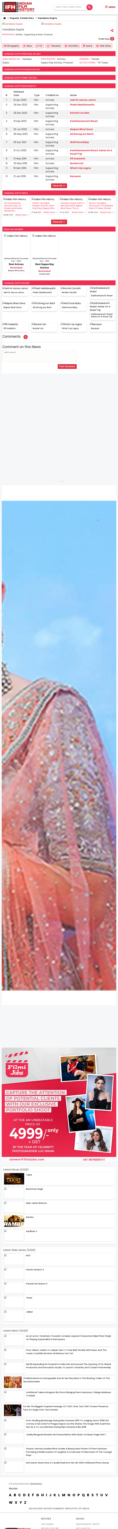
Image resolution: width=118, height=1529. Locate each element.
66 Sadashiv (77, 158)
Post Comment (67, 366)
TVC (40, 45)
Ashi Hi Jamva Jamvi (83, 100)
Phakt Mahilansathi (82, 104)
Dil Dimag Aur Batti (82, 134)
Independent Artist (88, 1524)
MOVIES (46, 1518)
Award (89, 45)
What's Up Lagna (80, 168)
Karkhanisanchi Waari (84, 121)
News (29, 45)
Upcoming (47, 1524)
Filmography (13, 45)
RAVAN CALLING (79, 113)
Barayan (75, 176)
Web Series (105, 45)
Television (55, 45)
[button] (110, 7)
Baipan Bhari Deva (81, 129)
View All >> (59, 185)
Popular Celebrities (21, 18)
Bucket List (76, 163)
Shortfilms (73, 45)
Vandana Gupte (47, 18)
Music (80, 1518)
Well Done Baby (79, 142)
